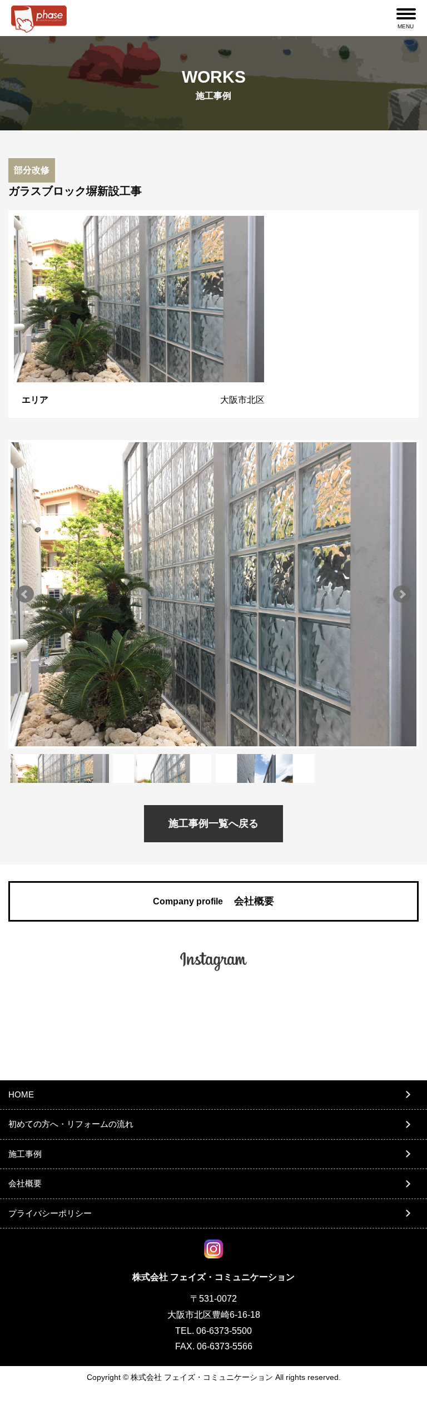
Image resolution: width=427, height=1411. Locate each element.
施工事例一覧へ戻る (213, 823)
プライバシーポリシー (50, 1213)
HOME (21, 1094)
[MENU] (406, 13)
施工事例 (25, 1154)
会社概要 (213, 901)
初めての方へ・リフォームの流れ (70, 1124)
